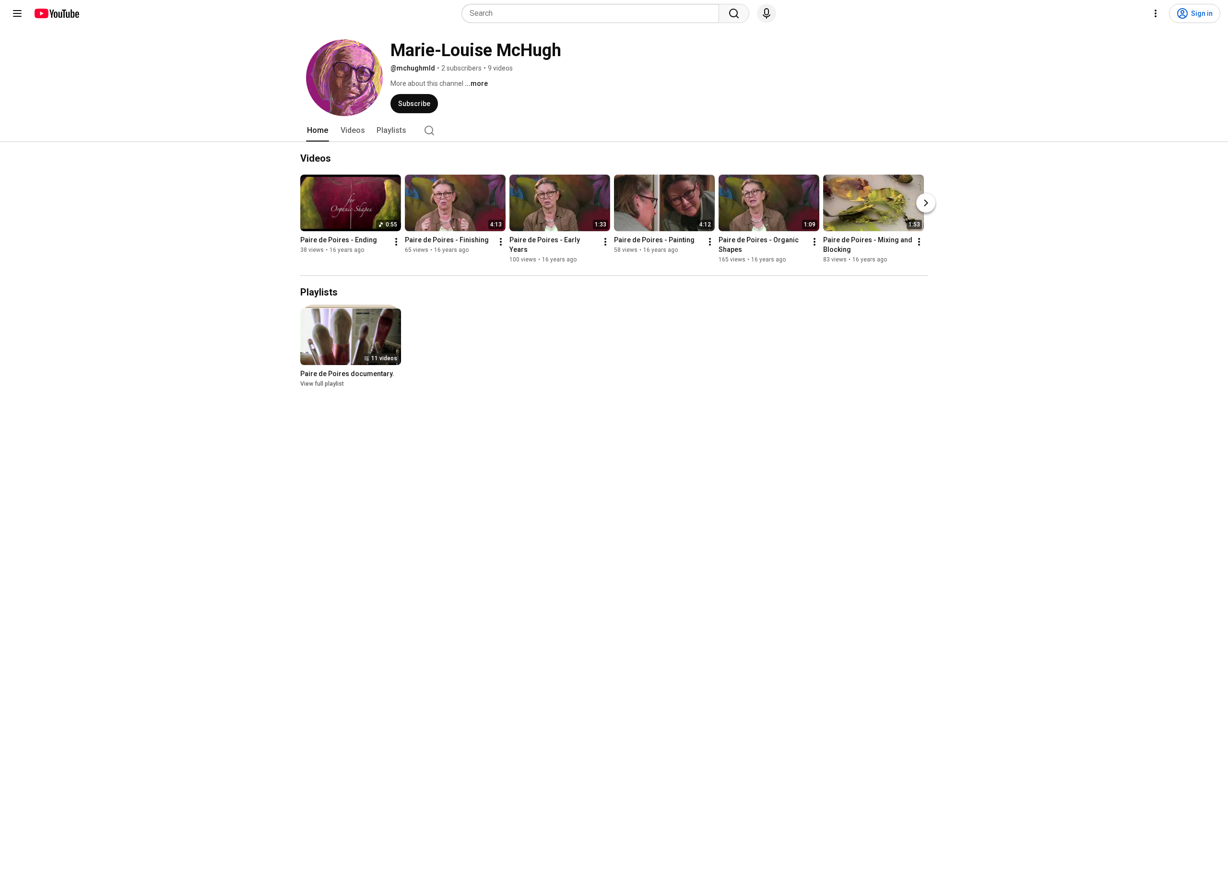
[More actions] (396, 241)
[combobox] (593, 13)
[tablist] (614, 130)
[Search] (734, 13)
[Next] (925, 203)
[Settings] (1155, 13)
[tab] (317, 130)
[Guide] (17, 13)
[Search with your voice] (766, 13)
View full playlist (322, 383)
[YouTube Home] (56, 13)
